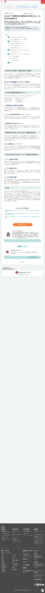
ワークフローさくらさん (38, 540)
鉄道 (13, 567)
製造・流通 (4, 567)
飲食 (13, 558)
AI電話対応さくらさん (6, 531)
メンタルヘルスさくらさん (17, 542)
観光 (2, 558)
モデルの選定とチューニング (15, 52)
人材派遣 (3, 563)
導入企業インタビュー (27, 556)
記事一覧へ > (22, 261)
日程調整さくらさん (38, 541)
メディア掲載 (26, 565)
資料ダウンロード (22, 224)
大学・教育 (15, 569)
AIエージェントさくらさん (38, 532)
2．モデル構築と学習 (14, 58)
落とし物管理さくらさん (38, 534)
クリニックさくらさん (6, 533)
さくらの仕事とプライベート (28, 571)
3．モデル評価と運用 (14, 60)
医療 (2, 560)
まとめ (11, 62)
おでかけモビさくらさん (38, 538)
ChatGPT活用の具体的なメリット (16, 41)
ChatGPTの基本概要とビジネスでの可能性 (18, 39)
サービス (14, 554)
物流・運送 (4, 571)
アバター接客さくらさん (28, 531)
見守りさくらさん (5, 536)
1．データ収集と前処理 (14, 56)
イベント (3, 556)
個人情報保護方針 (38, 579)
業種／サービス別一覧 (6, 552)
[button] (2, 2)
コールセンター (15, 565)
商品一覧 (3, 527)
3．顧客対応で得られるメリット (16, 47)
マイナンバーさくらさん (28, 535)
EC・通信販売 (15, 563)
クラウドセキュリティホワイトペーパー (39, 575)
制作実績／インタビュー (28, 551)
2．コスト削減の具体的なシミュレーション (18, 45)
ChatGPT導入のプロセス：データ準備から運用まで (20, 54)
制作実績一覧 (25, 554)
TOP (1, 6)
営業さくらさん (15, 537)
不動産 (3, 561)
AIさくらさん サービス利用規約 (39, 571)
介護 (2, 554)
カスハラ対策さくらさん (6, 535)
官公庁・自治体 (15, 560)
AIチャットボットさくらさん (17, 532)
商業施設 (3, 569)
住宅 (13, 562)
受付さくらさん (26, 533)
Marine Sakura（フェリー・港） (6, 539)
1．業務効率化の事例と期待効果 (16, 43)
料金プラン (25, 559)
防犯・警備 (4, 565)
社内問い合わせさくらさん (9, 6)
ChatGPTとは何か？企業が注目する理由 (18, 37)
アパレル (14, 556)
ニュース (25, 562)
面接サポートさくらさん (38, 536)
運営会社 (25, 568)
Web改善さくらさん (16, 539)
